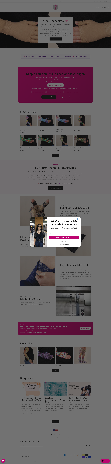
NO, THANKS (64, 241)
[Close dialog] (78, 219)
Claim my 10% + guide (63, 237)
